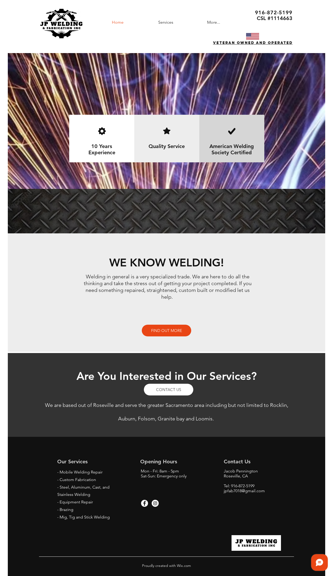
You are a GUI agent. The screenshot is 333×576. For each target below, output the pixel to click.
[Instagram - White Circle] (155, 503)
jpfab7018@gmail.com (244, 490)
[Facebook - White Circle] (144, 503)
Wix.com (183, 565)
